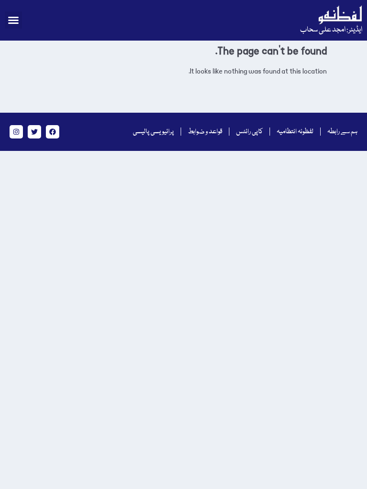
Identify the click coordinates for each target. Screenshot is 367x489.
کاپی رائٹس (249, 132)
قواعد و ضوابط (205, 132)
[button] (13, 20)
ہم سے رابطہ (342, 132)
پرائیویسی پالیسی (153, 132)
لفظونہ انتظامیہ (295, 132)
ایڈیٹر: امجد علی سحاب (331, 30)
